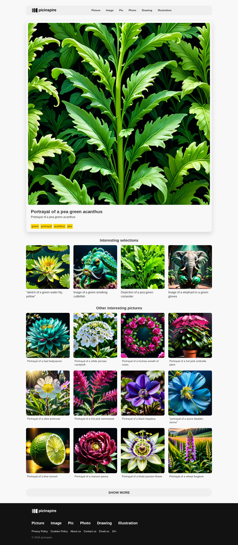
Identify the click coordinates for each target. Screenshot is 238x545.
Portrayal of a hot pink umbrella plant (187, 363)
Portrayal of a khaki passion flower (142, 476)
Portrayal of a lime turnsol (42, 476)
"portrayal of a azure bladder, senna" (186, 420)
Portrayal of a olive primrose (43, 418)
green (35, 226)
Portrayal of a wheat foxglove (186, 476)
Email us (104, 531)
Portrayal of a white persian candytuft (91, 363)
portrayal (46, 226)
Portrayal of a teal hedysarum (44, 361)
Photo (132, 10)
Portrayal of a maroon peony (91, 476)
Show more (119, 492)
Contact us (90, 531)
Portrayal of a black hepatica (138, 418)
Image (110, 10)
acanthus (59, 226)
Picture (95, 10)
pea (69, 226)
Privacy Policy (40, 531)
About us (75, 531)
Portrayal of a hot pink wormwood (94, 418)
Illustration (165, 10)
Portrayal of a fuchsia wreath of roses (140, 363)
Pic (121, 10)
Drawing (147, 10)
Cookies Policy (59, 531)
